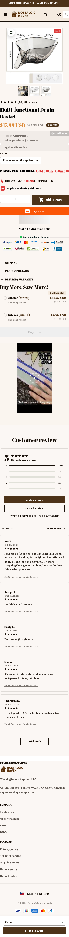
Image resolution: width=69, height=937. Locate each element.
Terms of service (10, 855)
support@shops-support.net (18, 792)
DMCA (4, 832)
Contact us (7, 812)
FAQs (3, 825)
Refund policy (9, 876)
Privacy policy (9, 849)
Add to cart (34, 930)
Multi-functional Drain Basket (21, 576)
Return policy (8, 869)
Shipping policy (9, 862)
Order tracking (9, 818)
